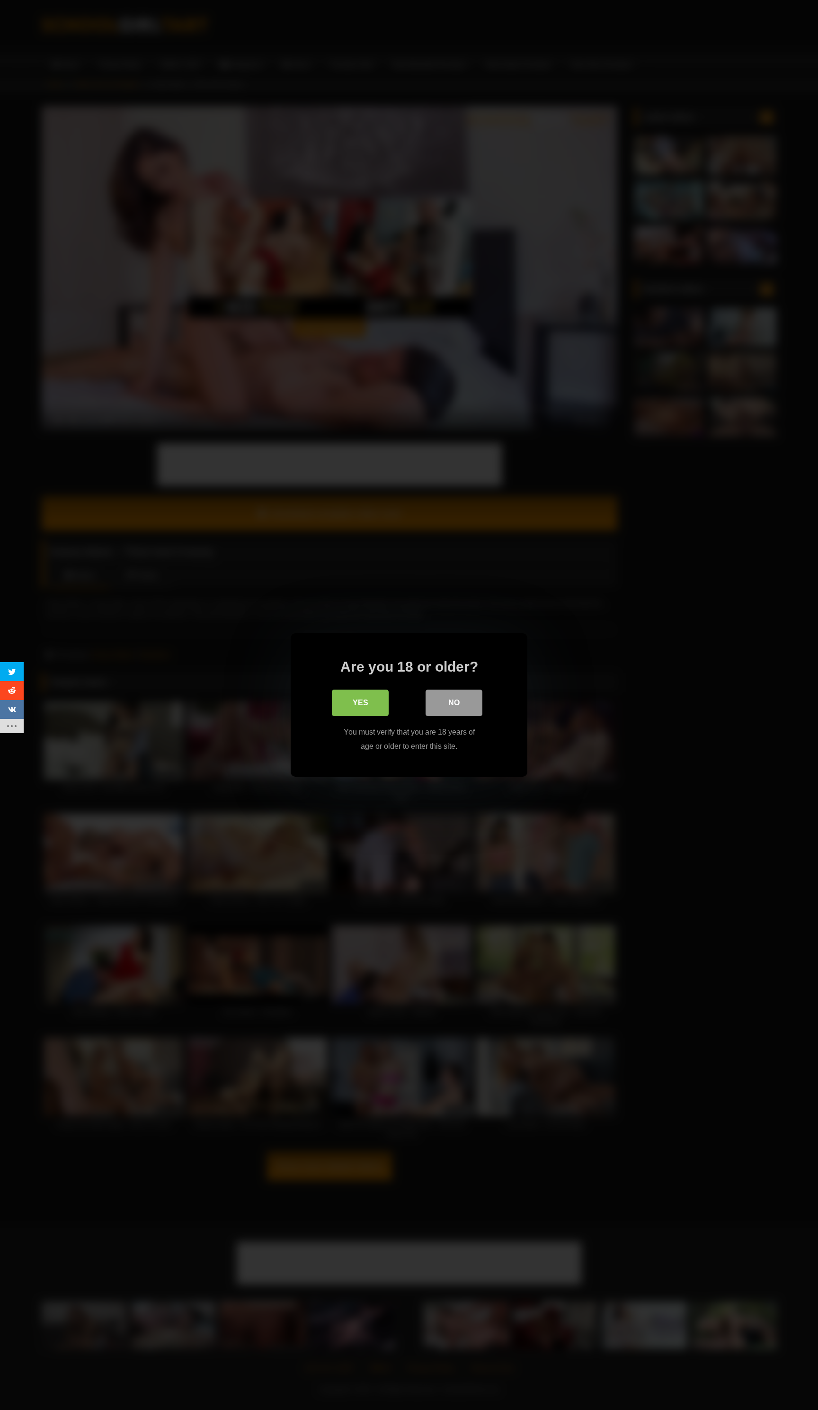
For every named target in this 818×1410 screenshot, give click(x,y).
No (454, 703)
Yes (360, 703)
